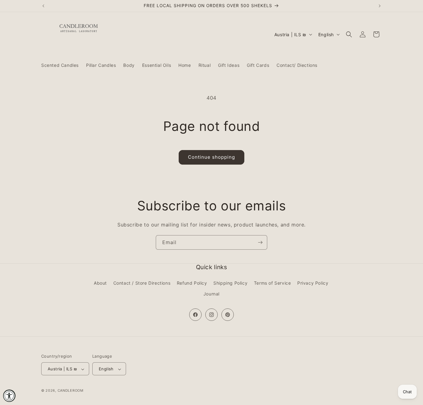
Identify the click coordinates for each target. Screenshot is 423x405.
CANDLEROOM (71, 391)
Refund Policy (192, 283)
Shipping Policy (230, 283)
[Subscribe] (260, 242)
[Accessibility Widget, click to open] (9, 396)
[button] (349, 34)
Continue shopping (211, 157)
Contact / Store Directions (142, 283)
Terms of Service (272, 283)
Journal (211, 293)
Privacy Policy (312, 283)
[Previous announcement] (43, 6)
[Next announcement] (379, 6)
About (100, 283)
